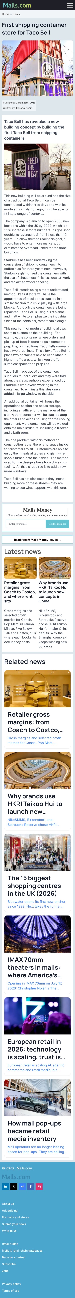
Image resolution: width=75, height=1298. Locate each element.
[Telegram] (22, 1186)
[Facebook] (30, 1186)
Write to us (9, 1230)
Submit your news (14, 1224)
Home (5, 14)
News (16, 14)
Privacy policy (11, 1284)
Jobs (5, 1270)
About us (8, 1203)
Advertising (10, 1210)
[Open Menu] (70, 5)
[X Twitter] (13, 1186)
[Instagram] (39, 1186)
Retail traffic (10, 1243)
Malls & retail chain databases (22, 1250)
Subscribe (9, 1264)
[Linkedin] (5, 1186)
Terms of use (10, 1290)
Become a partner (13, 1257)
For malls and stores (15, 1217)
